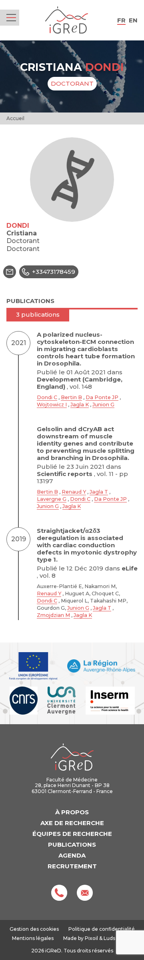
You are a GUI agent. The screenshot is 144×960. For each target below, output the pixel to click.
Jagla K (79, 405)
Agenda (72, 855)
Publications (72, 844)
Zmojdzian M (53, 615)
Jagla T (99, 492)
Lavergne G (51, 499)
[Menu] (11, 17)
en (133, 20)
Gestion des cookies (34, 929)
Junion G (103, 405)
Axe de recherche (72, 823)
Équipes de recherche (72, 833)
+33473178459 (53, 271)
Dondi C (47, 397)
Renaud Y (74, 492)
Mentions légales (33, 938)
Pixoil (91, 938)
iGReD (66, 20)
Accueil (15, 118)
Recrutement (72, 866)
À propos (72, 812)
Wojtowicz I (52, 405)
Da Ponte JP (102, 397)
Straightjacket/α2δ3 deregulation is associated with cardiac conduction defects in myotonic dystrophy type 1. (87, 545)
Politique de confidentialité (101, 929)
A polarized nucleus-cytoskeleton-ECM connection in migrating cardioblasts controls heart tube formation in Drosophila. (86, 349)
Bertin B (71, 397)
